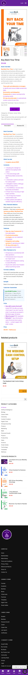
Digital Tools (4, 421)
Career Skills (17, 113)
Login (22, 3)
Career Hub (4, 627)
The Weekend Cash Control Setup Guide (13, 382)
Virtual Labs (4, 594)
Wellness (3, 452)
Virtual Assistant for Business (17, 470)
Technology (4, 447)
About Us (3, 569)
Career (3, 624)
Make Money (4, 558)
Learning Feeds (5, 657)
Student (3, 616)
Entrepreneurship (6, 424)
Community (4, 655)
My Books (3, 649)
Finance (3, 426)
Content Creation (6, 419)
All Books (10, 113)
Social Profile (4, 644)
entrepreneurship (9, 117)
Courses (3, 583)
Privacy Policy (4, 564)
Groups (3, 660)
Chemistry (4, 417)
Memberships (4, 555)
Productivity (4, 115)
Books (2, 591)
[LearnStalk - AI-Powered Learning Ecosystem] (3, 3)
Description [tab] (7, 125)
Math (2, 431)
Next (25, 27)
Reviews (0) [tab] (20, 125)
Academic (3, 586)
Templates (4, 449)
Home (2, 553)
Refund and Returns (6, 566)
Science (3, 442)
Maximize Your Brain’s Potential (18, 503)
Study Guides (5, 445)
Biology (3, 412)
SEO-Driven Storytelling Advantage (15, 481)
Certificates (4, 632)
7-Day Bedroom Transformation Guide (15, 492)
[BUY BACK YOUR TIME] (14, 27)
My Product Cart (5, 652)
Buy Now (14, 109)
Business (3, 588)
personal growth (19, 117)
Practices (3, 597)
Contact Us (4, 572)
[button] (25, 671)
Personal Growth (5, 433)
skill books (7, 119)
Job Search (4, 630)
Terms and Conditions (6, 561)
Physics (3, 435)
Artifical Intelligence (6, 410)
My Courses (4, 646)
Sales (2, 440)
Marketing (4, 428)
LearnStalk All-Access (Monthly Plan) (18, 460)
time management (16, 119)
